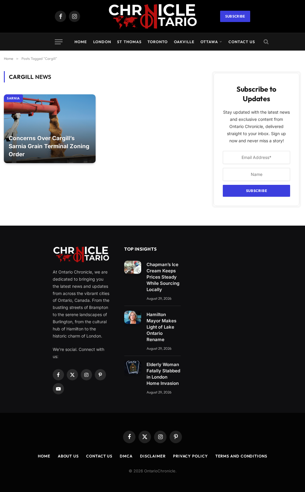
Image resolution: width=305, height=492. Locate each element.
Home (80, 41)
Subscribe (235, 16)
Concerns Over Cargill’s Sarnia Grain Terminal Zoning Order (49, 146)
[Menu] (59, 42)
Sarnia (13, 98)
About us (68, 456)
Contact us (241, 41)
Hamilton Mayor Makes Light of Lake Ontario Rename (161, 327)
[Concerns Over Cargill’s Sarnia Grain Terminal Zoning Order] (50, 128)
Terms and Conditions (241, 456)
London (102, 41)
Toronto (157, 41)
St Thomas (129, 41)
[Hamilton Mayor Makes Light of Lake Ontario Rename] (132, 317)
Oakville (184, 41)
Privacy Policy (190, 456)
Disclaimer (153, 456)
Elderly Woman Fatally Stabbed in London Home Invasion (163, 374)
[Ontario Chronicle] (152, 16)
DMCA (126, 456)
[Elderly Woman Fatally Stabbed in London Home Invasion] (132, 367)
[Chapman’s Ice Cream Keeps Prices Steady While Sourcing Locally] (132, 267)
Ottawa (209, 41)
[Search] (265, 42)
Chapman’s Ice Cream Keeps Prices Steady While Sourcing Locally (163, 277)
